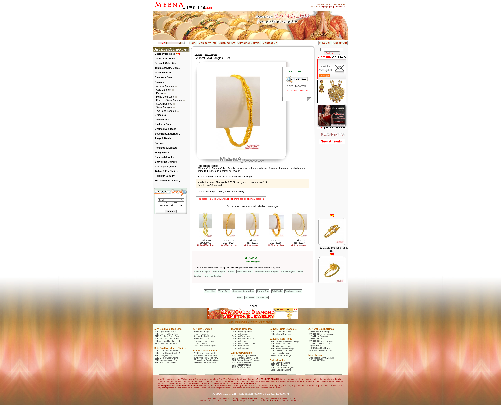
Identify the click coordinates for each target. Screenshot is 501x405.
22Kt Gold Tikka (317, 360)
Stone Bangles (164, 107)
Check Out (340, 43)
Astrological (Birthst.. (166, 166)
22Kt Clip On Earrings (319, 331)
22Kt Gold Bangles (202, 331)
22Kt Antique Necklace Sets (168, 341)
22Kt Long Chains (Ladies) (167, 353)
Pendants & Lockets (166, 147)
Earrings (159, 143)
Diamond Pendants (241, 336)
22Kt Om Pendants (241, 367)
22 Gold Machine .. (252, 245)
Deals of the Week (165, 58)
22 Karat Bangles (202, 329)
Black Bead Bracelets (281, 370)
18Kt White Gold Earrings (321, 348)
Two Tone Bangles (166, 111)
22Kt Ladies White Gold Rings (285, 341)
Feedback (249, 298)
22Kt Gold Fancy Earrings (321, 334)
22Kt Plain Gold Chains (166, 362)
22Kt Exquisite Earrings (320, 343)
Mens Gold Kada (165, 96)
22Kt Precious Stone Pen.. (206, 358)
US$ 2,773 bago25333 (299, 241)
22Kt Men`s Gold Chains (166, 358)
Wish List (210, 291)
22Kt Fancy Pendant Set (205, 353)
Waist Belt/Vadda (164, 72)
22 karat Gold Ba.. (205, 245)
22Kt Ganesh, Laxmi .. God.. (245, 358)
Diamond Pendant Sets (243, 338)
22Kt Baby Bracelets (280, 363)
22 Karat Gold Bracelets (283, 329)
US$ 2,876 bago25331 (252, 241)
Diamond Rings (239, 341)
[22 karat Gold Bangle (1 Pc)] (238, 149)
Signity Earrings (316, 345)
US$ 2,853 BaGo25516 (276, 241)
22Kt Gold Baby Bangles (282, 367)
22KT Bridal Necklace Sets (167, 338)
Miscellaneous (316, 355)
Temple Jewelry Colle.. (167, 68)
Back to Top (262, 298)
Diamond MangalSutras (243, 331)
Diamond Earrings (240, 334)
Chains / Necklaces (165, 129)
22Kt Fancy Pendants (242, 362)
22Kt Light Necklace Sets (167, 331)
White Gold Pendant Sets (205, 355)
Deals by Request (165, 54)
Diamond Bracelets (241, 348)
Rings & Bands (163, 138)
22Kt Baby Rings (279, 365)
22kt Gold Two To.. (229, 245)
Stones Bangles (201, 334)
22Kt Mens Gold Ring (281, 344)
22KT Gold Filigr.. (276, 245)
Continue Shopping (243, 291)
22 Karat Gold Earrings (321, 329)
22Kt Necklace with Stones (167, 360)
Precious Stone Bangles (169, 100)
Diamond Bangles (240, 345)
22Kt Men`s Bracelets (281, 334)
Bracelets (160, 115)
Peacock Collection (165, 63)
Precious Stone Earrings (320, 350)
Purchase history (293, 291)
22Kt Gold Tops (316, 338)
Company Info (208, 43)
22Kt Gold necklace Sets (166, 334)
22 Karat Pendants (241, 352)
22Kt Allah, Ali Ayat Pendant (245, 355)
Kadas (160, 93)
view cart (340, 6)
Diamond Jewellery (241, 329)
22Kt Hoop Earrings (318, 336)
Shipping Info (227, 43)
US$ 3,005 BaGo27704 (229, 241)
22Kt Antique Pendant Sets (206, 360)
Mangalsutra (162, 152)
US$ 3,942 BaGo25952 (205, 241)
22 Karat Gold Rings (281, 338)
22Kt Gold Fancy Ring (333, 276)
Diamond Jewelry (164, 157)
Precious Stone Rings (281, 355)
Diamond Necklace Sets (243, 343)
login (323, 6)
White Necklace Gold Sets (167, 343)
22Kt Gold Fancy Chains (166, 351)
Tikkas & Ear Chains (166, 171)
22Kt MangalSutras (164, 355)
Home (193, 43)
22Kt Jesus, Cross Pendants (246, 360)
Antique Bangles (165, 86)
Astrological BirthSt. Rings (321, 358)
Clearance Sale (163, 77)
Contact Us (270, 43)
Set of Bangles (164, 104)
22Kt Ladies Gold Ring (281, 351)
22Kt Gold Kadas (202, 338)
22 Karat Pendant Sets (205, 350)
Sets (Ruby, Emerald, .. (167, 133)
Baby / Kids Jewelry (166, 162)
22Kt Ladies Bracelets (281, 331)
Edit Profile (277, 291)
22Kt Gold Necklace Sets (168, 329)
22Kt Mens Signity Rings (282, 348)
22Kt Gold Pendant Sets (205, 362)
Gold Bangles (163, 89)
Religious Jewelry (165, 176)
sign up (330, 6)
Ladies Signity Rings (280, 353)
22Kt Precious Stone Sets (167, 336)
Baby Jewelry (277, 360)
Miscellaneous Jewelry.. (168, 180)
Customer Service (249, 43)
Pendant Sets (162, 119)
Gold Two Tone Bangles (205, 345)
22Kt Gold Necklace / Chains (170, 348)
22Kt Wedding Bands (281, 346)
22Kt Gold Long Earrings (321, 341)
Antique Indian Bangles (204, 336)
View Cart (325, 43)
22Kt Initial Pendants (241, 365)
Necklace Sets (163, 124)
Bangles (159, 82)
